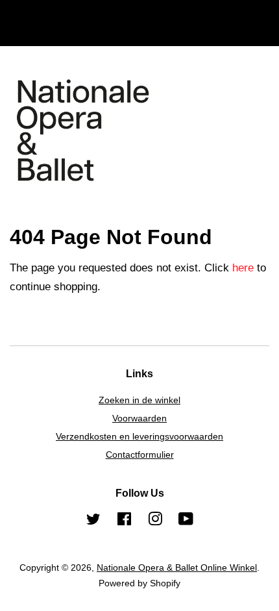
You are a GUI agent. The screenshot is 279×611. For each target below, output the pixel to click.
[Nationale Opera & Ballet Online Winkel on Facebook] (124, 521)
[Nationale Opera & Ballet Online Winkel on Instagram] (155, 521)
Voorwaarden (139, 418)
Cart (259, 33)
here (243, 268)
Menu (39, 33)
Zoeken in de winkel (139, 400)
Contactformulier (140, 454)
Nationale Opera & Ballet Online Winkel (177, 567)
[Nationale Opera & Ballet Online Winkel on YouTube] (185, 521)
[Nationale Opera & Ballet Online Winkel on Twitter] (93, 521)
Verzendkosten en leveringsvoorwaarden (139, 436)
